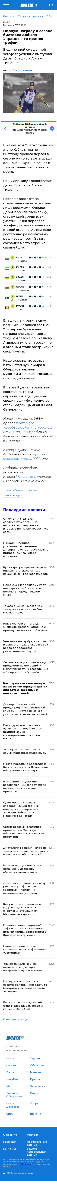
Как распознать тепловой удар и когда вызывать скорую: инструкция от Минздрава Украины (22, 909)
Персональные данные (37, 1143)
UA (51, 5)
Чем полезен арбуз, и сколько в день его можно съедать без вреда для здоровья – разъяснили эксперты (25, 646)
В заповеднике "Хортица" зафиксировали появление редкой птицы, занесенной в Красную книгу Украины (24, 930)
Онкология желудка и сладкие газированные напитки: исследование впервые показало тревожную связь (25, 525)
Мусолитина (26, 477)
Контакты (9, 1148)
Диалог (6, 22)
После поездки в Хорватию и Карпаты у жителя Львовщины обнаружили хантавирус (25, 767)
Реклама (32, 1134)
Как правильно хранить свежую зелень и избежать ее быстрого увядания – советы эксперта (25, 986)
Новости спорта (13, 495)
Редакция (9, 1141)
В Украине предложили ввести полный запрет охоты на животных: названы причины (24, 786)
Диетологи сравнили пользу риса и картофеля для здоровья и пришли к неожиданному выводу (24, 888)
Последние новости (24, 509)
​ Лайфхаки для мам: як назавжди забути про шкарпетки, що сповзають (22, 967)
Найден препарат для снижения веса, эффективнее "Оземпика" (25, 949)
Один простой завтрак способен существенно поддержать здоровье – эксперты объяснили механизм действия (20, 809)
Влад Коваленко (23, 70)
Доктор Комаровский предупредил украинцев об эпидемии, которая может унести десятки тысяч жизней (25, 709)
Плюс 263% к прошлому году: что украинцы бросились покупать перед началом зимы (25, 589)
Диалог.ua (26, 1164)
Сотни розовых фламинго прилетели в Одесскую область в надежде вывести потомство (23, 831)
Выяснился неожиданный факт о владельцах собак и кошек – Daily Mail (23, 1006)
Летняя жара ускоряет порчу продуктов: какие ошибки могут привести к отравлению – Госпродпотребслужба (25, 667)
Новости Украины (14, 490)
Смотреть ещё (15, 1019)
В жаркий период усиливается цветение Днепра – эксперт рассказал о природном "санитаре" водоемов (25, 549)
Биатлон (32, 490)
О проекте (10, 1134)
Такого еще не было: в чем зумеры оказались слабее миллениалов (23, 609)
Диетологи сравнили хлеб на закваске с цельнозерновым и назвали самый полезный (25, 851)
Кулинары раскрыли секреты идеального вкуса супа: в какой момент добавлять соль (25, 570)
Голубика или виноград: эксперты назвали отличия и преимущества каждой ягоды (25, 627)
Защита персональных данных (36, 1151)
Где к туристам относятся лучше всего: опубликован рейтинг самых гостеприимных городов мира (23, 732)
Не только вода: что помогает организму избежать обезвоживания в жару (25, 869)
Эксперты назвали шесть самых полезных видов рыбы (25, 751)
